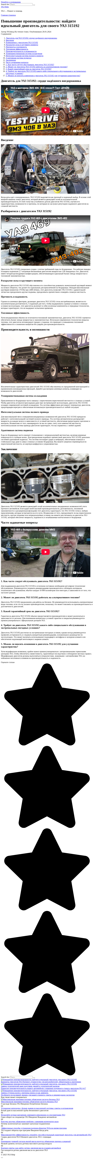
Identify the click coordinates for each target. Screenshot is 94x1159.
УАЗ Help (5, 7)
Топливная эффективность (17, 49)
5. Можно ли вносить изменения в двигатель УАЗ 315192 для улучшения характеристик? (43, 76)
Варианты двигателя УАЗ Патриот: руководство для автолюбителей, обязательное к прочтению (41, 1082)
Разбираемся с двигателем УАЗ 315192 (22, 42)
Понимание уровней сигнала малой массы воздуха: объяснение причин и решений (36, 1141)
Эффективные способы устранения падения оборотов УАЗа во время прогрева (34, 1128)
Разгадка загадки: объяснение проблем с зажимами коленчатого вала (30, 1121)
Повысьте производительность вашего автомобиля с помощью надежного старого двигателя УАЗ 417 (43, 1088)
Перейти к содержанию (11, 2)
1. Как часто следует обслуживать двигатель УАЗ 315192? (30, 65)
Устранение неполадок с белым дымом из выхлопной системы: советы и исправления (37, 1108)
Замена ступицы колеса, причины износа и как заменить (24, 1093)
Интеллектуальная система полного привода (24, 56)
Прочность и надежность (16, 47)
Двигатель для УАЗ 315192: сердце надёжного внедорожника (31, 38)
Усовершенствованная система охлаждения (24, 54)
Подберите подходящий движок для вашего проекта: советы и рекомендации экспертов (38, 1095)
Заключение (11, 60)
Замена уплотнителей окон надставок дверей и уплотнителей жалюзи (30, 1086)
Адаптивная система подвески (18, 58)
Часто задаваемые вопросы (17, 62)
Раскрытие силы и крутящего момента (22, 45)
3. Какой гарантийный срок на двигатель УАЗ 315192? (28, 69)
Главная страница (8, 15)
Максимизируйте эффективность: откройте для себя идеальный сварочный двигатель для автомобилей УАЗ (46, 1135)
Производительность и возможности (21, 51)
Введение (10, 40)
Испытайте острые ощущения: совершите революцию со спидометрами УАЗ (33, 1115)
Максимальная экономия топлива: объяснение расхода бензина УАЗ (29, 1102)
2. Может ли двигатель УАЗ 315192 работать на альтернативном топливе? (37, 67)
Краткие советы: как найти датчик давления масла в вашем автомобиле (31, 1148)
